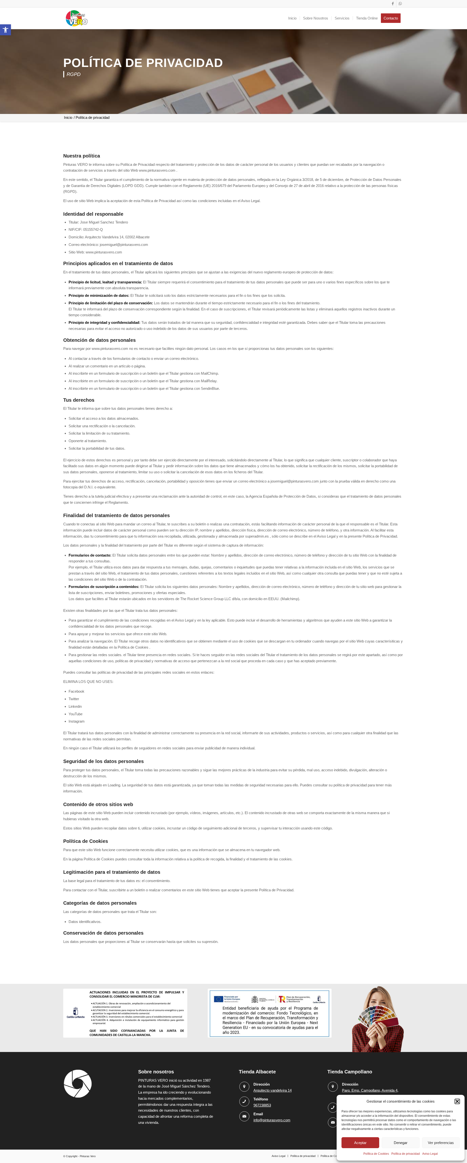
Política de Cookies (376, 1153)
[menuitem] (292, 18)
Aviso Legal (430, 1153)
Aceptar (360, 1143)
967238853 (262, 1105)
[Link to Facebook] (392, 3)
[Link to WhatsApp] (400, 3)
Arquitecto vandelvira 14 (272, 1090)
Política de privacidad (405, 1153)
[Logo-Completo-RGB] (76, 18)
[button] (5, 29)
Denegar (400, 1143)
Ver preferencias (441, 1143)
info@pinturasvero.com (271, 1120)
